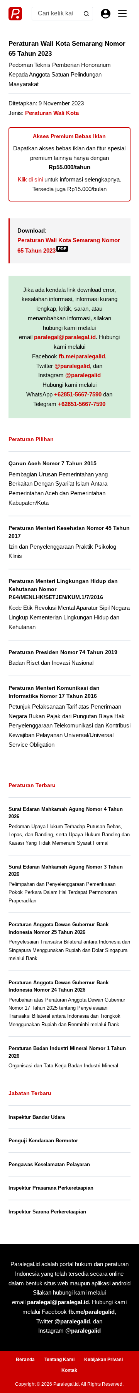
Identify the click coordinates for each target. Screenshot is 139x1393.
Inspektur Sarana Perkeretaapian (47, 1212)
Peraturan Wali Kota (52, 113)
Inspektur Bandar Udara (36, 1117)
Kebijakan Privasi (103, 1359)
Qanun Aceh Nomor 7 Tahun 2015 (52, 463)
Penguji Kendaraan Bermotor (43, 1140)
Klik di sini (30, 179)
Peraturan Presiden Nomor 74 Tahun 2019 (62, 652)
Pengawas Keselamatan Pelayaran (49, 1164)
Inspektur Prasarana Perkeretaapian (50, 1188)
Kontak (69, 1370)
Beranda (25, 1359)
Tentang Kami (59, 1359)
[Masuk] (105, 13)
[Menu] (122, 13)
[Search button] (86, 13)
